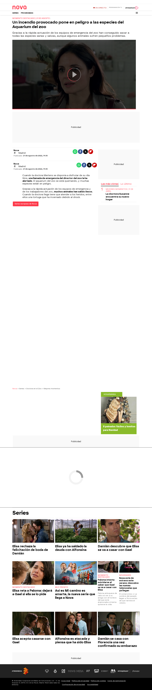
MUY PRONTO (61, 587)
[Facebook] (15, 153)
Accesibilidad (92, 684)
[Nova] (27, 7)
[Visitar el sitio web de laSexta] (55, 671)
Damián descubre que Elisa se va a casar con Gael (118, 548)
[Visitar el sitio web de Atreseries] (88, 671)
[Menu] (137, 13)
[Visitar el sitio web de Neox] (63, 671)
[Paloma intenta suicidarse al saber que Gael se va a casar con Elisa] (108, 567)
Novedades (125, 575)
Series (15, 13)
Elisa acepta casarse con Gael (31, 640)
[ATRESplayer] (132, 8)
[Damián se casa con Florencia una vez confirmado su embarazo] (119, 624)
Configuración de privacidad (73, 684)
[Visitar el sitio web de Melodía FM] (113, 671)
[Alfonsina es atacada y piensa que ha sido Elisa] (76, 624)
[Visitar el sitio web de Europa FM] (104, 671)
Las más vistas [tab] (110, 184)
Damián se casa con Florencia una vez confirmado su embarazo (117, 642)
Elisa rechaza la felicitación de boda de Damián (30, 549)
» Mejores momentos (51, 388)
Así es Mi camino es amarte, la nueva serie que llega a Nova (75, 594)
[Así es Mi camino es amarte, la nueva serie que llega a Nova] (76, 573)
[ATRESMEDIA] (20, 671)
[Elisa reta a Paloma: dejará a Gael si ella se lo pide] (33, 573)
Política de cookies (98, 681)
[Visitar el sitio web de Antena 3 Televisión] (46, 671)
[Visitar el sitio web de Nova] (71, 671)
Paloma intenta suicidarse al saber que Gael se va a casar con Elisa (107, 585)
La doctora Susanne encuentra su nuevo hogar (117, 197)
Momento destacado (23, 587)
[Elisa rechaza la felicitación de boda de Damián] (33, 531)
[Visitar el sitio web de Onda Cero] (96, 671)
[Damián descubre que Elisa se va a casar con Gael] (119, 531)
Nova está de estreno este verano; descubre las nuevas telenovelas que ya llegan (129, 584)
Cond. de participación (116, 681)
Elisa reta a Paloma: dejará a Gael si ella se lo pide (32, 592)
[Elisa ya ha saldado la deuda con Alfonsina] (76, 531)
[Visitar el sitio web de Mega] (80, 671)
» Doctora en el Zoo (33, 388)
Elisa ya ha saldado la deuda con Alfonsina (71, 548)
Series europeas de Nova (26, 204)
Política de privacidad (80, 681)
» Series (21, 388)
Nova (14, 388)
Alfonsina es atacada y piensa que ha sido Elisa (73, 640)
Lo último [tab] (126, 184)
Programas (27, 13)
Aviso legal (65, 681)
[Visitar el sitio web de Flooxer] (136, 671)
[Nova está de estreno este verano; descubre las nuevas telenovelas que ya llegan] (129, 567)
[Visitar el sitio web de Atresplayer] (124, 671)
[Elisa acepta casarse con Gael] (33, 624)
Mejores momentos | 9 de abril (119, 190)
